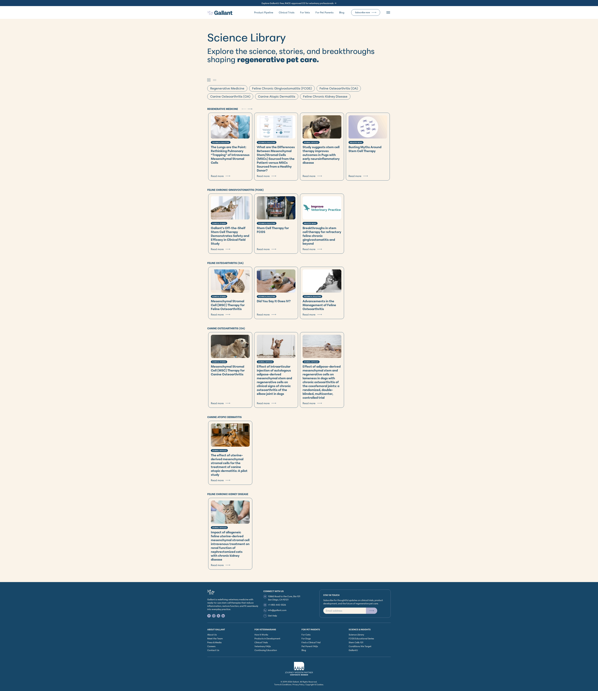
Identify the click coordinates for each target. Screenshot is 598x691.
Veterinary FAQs (262, 646)
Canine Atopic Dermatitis (276, 96)
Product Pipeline (263, 12)
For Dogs (306, 638)
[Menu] (388, 12)
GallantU (353, 650)
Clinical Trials (286, 12)
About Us (212, 634)
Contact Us (213, 650)
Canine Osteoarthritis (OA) (230, 96)
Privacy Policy (298, 684)
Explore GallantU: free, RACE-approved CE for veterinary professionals (298, 3)
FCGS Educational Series (361, 638)
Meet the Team (215, 638)
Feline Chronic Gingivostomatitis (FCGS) (282, 88)
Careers (211, 646)
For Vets (305, 12)
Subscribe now (362, 12)
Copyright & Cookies (314, 684)
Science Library (356, 634)
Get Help (272, 615)
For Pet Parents (325, 12)
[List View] (214, 80)
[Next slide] (250, 109)
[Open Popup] (371, 611)
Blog (341, 12)
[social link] (209, 616)
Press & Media (214, 642)
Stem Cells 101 (356, 642)
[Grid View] (208, 80)
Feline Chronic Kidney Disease (325, 96)
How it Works (261, 634)
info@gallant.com (277, 610)
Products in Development (267, 638)
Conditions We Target (360, 646)
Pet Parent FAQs (309, 646)
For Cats (306, 634)
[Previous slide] (244, 109)
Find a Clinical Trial (310, 642)
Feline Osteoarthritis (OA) (339, 88)
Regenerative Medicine (227, 88)
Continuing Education (265, 650)
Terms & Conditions (283, 684)
